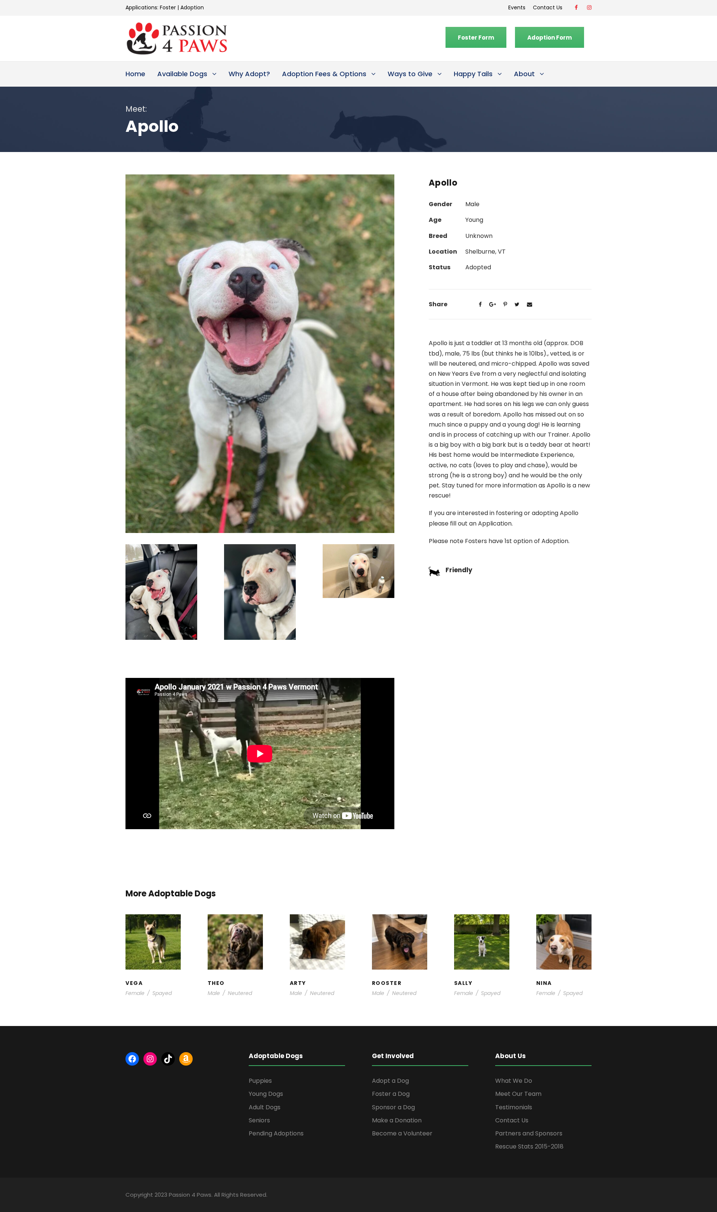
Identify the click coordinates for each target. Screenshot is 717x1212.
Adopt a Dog (390, 1080)
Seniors (259, 1120)
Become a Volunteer (402, 1133)
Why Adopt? (249, 73)
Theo (235, 929)
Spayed (162, 993)
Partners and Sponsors (528, 1133)
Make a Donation (397, 1120)
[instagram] (589, 7)
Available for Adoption (153, 959)
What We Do (513, 1080)
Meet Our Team (518, 1093)
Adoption (192, 7)
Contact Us (549, 7)
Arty (317, 933)
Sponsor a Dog (393, 1107)
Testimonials (513, 1107)
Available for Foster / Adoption (235, 948)
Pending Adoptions (276, 1133)
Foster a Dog (391, 1093)
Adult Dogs (264, 1107)
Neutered (240, 993)
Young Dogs (320, 967)
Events (516, 7)
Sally (482, 929)
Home (135, 73)
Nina (563, 933)
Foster (168, 7)
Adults (150, 944)
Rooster (399, 929)
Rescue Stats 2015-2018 (529, 1146)
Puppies (260, 1080)
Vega (153, 936)
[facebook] (576, 7)
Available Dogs (182, 73)
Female (135, 993)
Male (214, 993)
